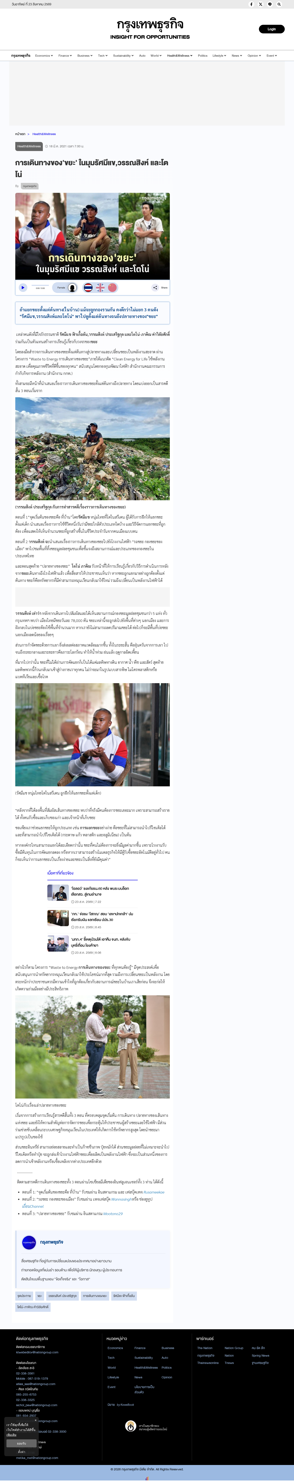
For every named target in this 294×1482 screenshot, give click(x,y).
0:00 (38, 288)
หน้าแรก (20, 134)
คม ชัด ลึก (258, 1348)
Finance (64, 55)
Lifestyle (218, 55)
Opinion (253, 55)
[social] (251, 4)
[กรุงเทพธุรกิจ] (20, 55)
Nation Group (234, 1348)
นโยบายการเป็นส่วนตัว (144, 1389)
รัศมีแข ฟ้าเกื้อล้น (124, 1296)
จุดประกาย (24, 1296)
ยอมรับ (21, 1443)
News (235, 55)
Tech (101, 55)
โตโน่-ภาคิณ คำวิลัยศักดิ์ (32, 1307)
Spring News (260, 1355)
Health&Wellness (178, 55)
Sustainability (122, 55)
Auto (142, 55)
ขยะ (39, 1296)
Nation (229, 1355)
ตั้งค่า (21, 1452)
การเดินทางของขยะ (95, 1296)
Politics (202, 55)
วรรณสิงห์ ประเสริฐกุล (62, 1296)
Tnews (229, 1363)
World (155, 55)
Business (83, 55)
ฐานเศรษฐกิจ (260, 1363)
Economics (42, 55)
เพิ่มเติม (11, 1435)
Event (270, 55)
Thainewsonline (208, 1363)
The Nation (204, 1348)
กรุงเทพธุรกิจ (205, 1355)
